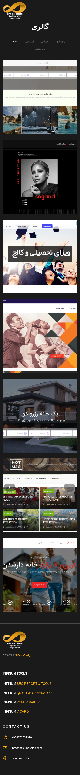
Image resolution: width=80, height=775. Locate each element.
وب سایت (40, 49)
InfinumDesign (23, 655)
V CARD (23, 711)
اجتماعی (45, 41)
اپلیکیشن (29, 41)
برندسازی (61, 41)
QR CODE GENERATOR (34, 693)
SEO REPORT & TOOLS (34, 683)
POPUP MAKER (28, 702)
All (15, 41)
